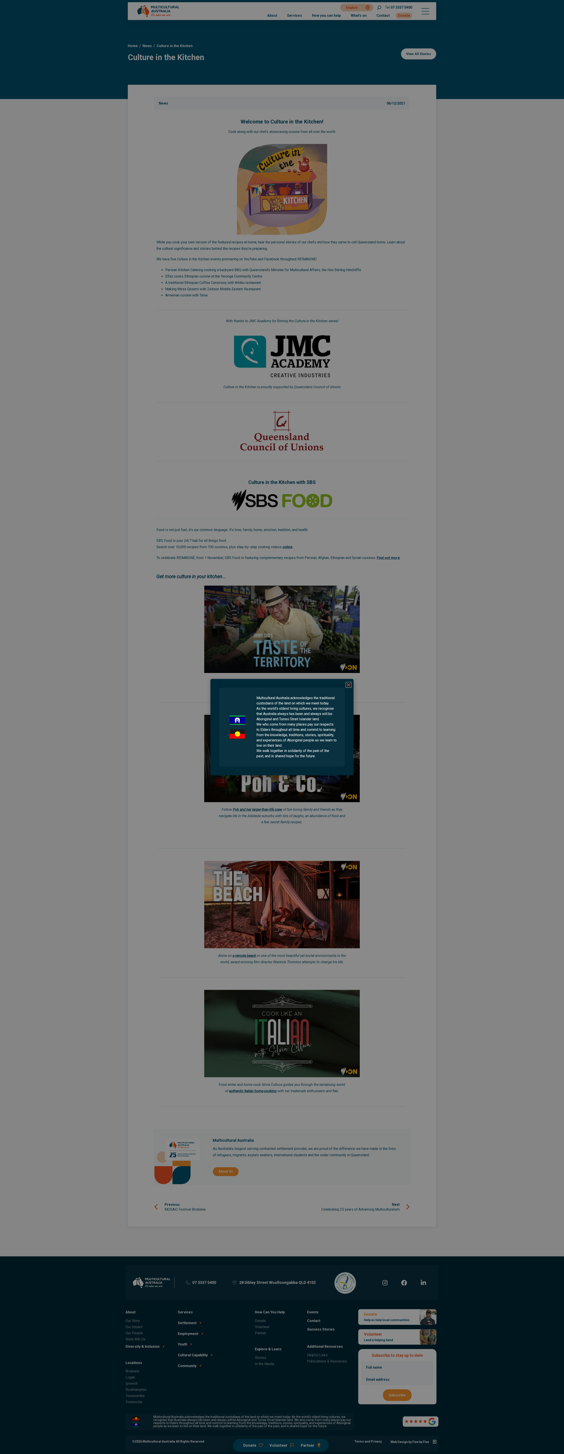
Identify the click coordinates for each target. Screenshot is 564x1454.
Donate (404, 15)
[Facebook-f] (404, 1283)
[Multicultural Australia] (159, 17)
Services (294, 15)
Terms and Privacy (368, 1441)
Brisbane (132, 1371)
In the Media (264, 1364)
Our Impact (134, 1327)
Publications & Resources (327, 1361)
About (272, 15)
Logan (130, 1377)
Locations (134, 1363)
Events (313, 1312)
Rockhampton (136, 1390)
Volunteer (262, 1327)
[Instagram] (385, 1283)
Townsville (134, 1402)
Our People (134, 1333)
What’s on (359, 15)
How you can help (326, 15)
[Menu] (425, 11)
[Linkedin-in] (423, 1283)
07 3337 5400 (398, 7)
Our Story (133, 1321)
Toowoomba (135, 1396)
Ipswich (132, 1383)
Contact (383, 15)
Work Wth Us (135, 1339)
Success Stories (321, 1329)
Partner (260, 1333)
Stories (260, 1358)
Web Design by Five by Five (410, 1442)
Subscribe (397, 1395)
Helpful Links (317, 1355)
